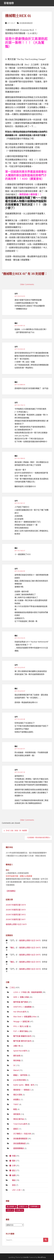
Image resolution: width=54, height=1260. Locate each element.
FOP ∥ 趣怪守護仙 (20, 1031)
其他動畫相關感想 (26, 23)
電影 (14, 1160)
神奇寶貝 (16, 1114)
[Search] (45, 1240)
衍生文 (10, 1210)
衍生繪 (19, 1210)
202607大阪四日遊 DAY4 (16, 905)
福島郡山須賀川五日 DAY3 (29, 962)
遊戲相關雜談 (18, 1148)
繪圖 (14, 1175)
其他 (14, 1185)
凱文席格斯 (11, 1206)
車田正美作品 (18, 1119)
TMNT (16, 1104)
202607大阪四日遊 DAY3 (16, 909)
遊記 (14, 1170)
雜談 (14, 1180)
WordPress (42, 1257)
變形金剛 (16, 1055)
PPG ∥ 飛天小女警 (20, 1026)
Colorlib (26, 1257)
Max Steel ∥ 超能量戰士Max (24, 1016)
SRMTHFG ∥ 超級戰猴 (22, 1007)
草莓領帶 (9, 3)
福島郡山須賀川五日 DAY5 (16, 924)
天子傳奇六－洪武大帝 (22, 1133)
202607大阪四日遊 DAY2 (16, 914)
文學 (14, 1165)
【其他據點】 (11, 891)
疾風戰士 (16, 1099)
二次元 (12, 987)
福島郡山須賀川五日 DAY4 (29, 969)
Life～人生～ (17, 1190)
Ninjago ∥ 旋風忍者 (21, 1021)
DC (14, 1065)
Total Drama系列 (20, 1124)
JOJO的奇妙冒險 (19, 1080)
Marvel (16, 1070)
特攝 (14, 1156)
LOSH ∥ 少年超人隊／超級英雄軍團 (27, 992)
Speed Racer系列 (20, 1050)
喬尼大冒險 (17, 1094)
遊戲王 (16, 1129)
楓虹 (12, 947)
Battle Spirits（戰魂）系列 (23, 1085)
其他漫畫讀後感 (19, 1143)
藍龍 (15, 1109)
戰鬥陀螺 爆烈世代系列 (22, 1041)
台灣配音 (23, 1206)
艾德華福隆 (35, 1206)
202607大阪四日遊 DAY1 (16, 919)
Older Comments (27, 284)
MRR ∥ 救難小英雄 (21, 997)
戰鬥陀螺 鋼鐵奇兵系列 (22, 1036)
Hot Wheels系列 (19, 1011)
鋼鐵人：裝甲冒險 (20, 1075)
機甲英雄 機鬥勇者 (20, 1002)
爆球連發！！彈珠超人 (22, 1090)
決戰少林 (16, 1046)
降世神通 (16, 1060)
